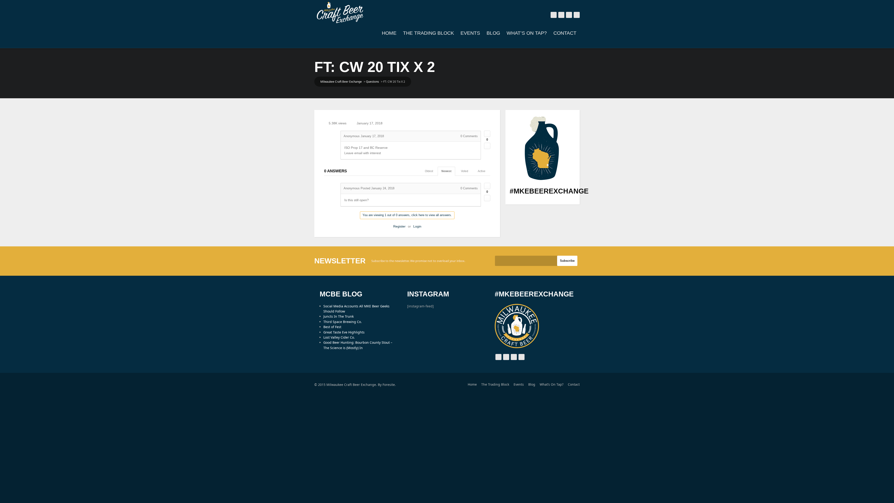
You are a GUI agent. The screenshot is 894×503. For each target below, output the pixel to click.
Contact (564, 33)
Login (417, 226)
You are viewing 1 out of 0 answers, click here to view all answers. (407, 215)
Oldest (429, 171)
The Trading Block (428, 33)
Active (481, 171)
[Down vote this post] (487, 146)
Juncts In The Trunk (338, 316)
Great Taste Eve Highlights (344, 332)
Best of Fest (332, 327)
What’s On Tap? (527, 33)
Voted (464, 171)
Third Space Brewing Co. (342, 321)
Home (389, 33)
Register (399, 226)
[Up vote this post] (487, 134)
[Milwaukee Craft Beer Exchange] (340, 12)
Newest (446, 171)
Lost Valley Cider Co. (339, 337)
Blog (493, 33)
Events (470, 33)
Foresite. (389, 384)
